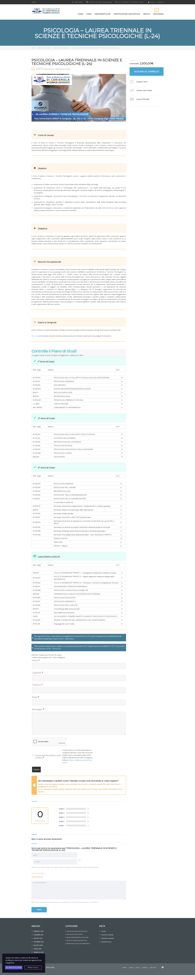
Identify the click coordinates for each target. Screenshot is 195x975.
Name (35, 660)
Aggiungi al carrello (146, 71)
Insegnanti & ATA (103, 14)
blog (138, 967)
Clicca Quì (35, 336)
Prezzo (133, 60)
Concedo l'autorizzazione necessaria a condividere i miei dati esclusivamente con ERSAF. (66, 902)
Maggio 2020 (38, 945)
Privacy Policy (33, 967)
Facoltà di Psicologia (61, 48)
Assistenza (158, 14)
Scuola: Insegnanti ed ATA (76, 940)
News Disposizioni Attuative (77, 937)
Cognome (37, 672)
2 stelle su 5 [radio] (35, 877)
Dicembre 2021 (39, 935)
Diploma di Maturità (74, 934)
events (144, 967)
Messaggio (38, 709)
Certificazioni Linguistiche (127, 14)
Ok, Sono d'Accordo (14, 967)
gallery (153, 967)
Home (80, 14)
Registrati (160, 2)
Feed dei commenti (107, 938)
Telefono (37, 685)
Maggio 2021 (38, 938)
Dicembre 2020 (39, 942)
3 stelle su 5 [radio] (37, 877)
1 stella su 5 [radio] (32, 877)
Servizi (146, 14)
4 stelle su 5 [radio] (39, 877)
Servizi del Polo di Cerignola (78, 943)
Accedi (152, 2)
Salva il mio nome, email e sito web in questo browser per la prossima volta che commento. (65, 867)
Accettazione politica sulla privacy (48, 756)
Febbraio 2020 (39, 952)
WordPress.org (106, 942)
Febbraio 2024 (39, 931)
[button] (35, 78)
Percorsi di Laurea (44, 48)
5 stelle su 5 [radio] (42, 877)
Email (35, 697)
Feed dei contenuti (107, 935)
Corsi (89, 14)
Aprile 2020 (37, 949)
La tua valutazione (37, 873)
